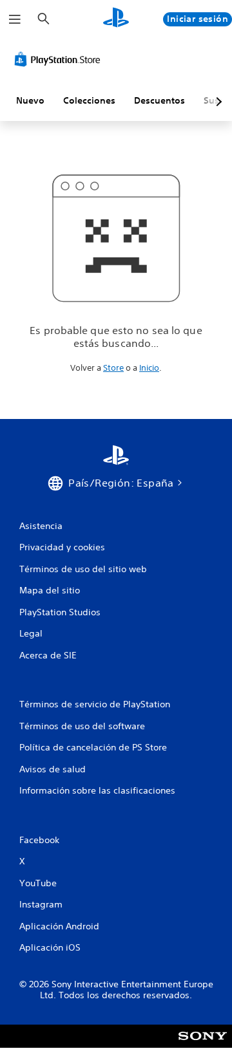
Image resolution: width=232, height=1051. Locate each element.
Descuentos (159, 100)
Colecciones (89, 100)
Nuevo (30, 100)
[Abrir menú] (15, 19)
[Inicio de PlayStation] (116, 19)
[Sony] (202, 1044)
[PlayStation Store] (60, 59)
